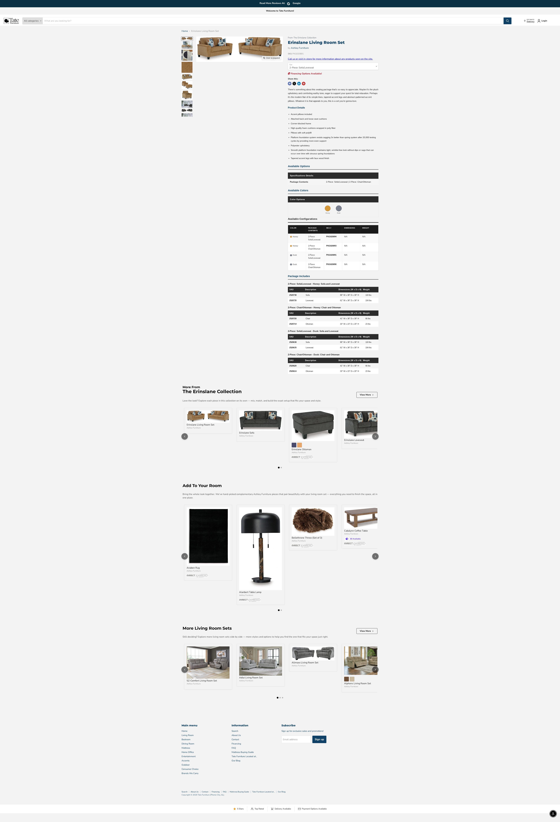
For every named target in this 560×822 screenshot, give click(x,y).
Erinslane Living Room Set (200, 424)
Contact (235, 739)
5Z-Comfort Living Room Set (202, 680)
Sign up (319, 739)
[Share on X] (294, 83)
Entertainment (189, 756)
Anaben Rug (193, 567)
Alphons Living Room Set (357, 683)
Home (185, 31)
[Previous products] (184, 436)
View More (365, 394)
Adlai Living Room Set (251, 677)
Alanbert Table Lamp (250, 592)
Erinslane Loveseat (354, 440)
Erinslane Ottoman (301, 449)
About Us (236, 735)
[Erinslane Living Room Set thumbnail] (187, 39)
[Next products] (375, 436)
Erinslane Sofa (246, 432)
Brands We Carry (190, 773)
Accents (185, 760)
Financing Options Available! (306, 73)
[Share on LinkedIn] (299, 83)
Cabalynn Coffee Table (356, 530)
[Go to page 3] (282, 697)
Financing (236, 743)
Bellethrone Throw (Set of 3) (307, 537)
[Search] (507, 20)
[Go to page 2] (281, 467)
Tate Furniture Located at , (244, 756)
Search (235, 731)
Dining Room (188, 743)
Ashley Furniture (300, 48)
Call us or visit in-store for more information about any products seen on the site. (330, 59)
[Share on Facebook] (289, 83)
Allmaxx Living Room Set (305, 662)
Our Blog (236, 760)
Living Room (188, 735)
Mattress (186, 747)
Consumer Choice (190, 769)
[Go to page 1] (279, 467)
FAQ (234, 747)
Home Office (188, 752)
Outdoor (186, 764)
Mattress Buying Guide (243, 752)
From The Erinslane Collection (302, 37)
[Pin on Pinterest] (303, 83)
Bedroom (186, 739)
